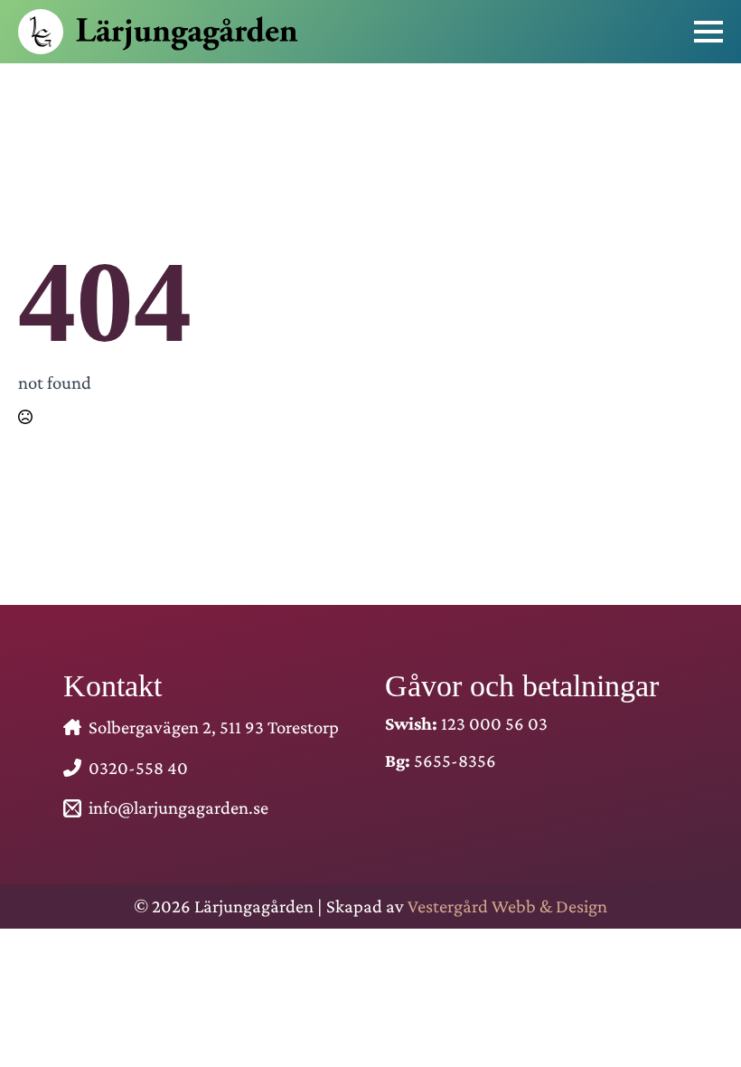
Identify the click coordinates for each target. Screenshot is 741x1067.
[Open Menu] (708, 31)
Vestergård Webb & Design (507, 905)
